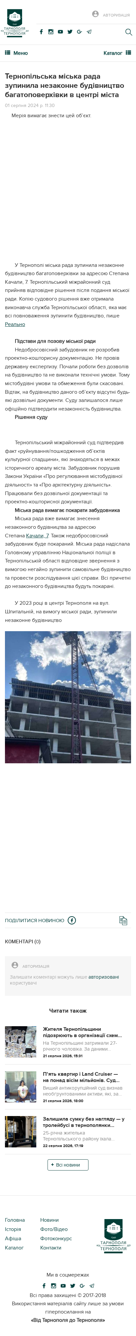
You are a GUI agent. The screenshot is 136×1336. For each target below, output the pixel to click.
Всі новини (68, 1165)
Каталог (14, 1248)
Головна (15, 1220)
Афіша (13, 1238)
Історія (13, 1229)
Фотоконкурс (56, 1238)
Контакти (50, 1248)
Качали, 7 (37, 535)
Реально (15, 324)
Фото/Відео (54, 1229)
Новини (49, 1220)
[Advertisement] (68, 193)
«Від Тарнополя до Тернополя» (68, 1320)
